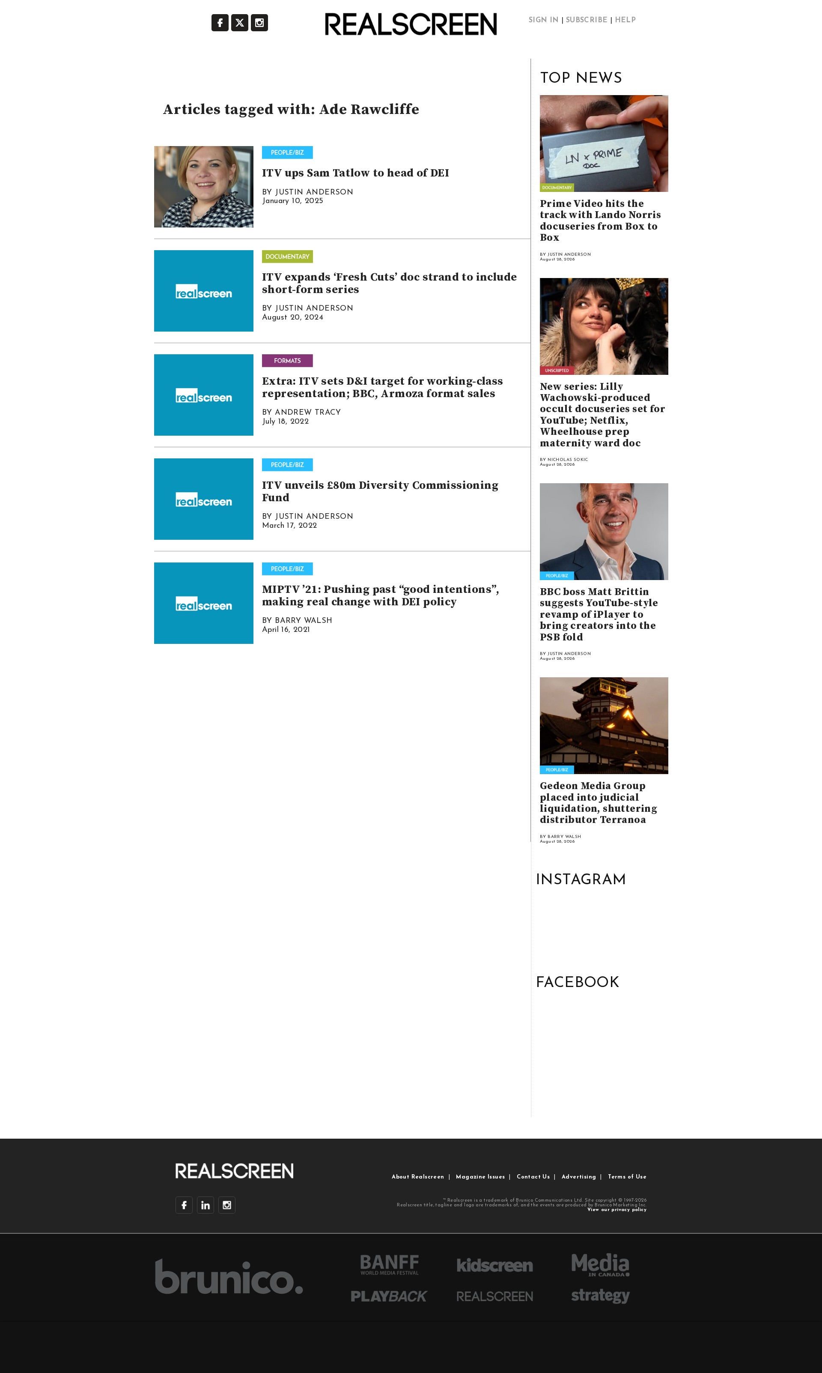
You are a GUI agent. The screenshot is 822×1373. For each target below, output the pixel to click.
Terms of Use (627, 1177)
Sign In (544, 20)
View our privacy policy (616, 1210)
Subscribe (587, 20)
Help (625, 20)
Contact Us (533, 1177)
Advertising (579, 1177)
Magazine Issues (480, 1177)
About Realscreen (418, 1177)
